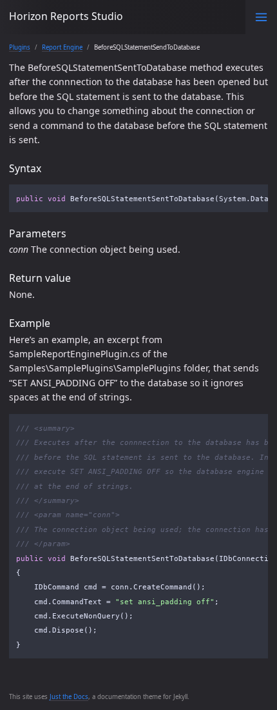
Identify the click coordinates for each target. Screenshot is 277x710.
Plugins (19, 47)
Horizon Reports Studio (66, 16)
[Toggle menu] (261, 17)
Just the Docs (69, 697)
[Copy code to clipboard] (255, 196)
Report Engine (62, 47)
